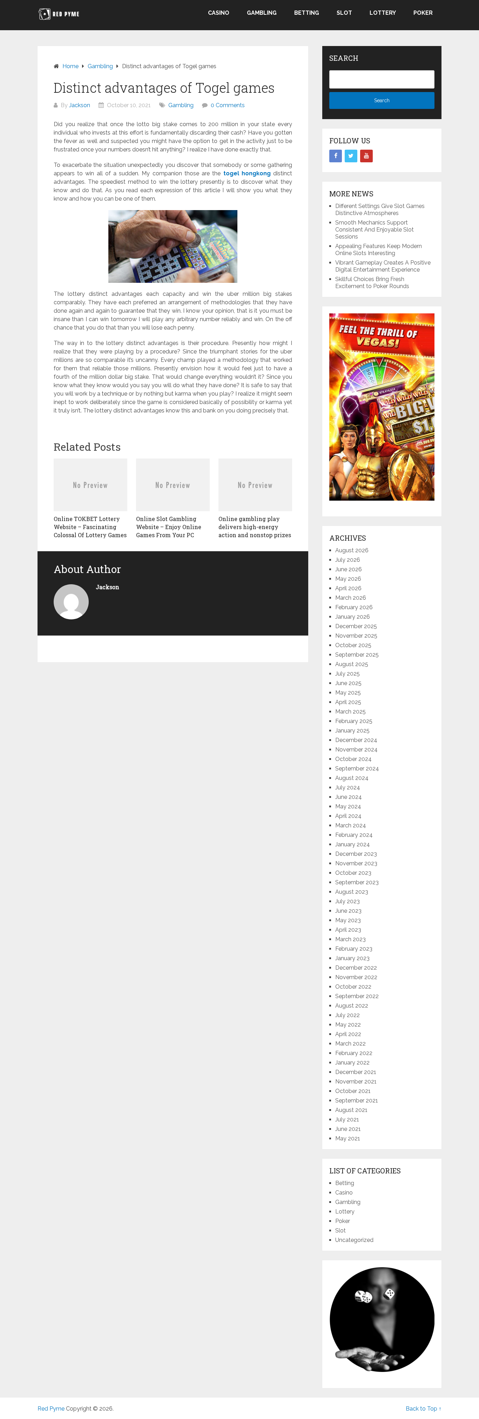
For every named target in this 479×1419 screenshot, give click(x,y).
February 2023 (353, 948)
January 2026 (352, 616)
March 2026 (350, 597)
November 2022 (356, 977)
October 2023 (353, 873)
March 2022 (350, 1043)
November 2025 (356, 635)
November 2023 (356, 863)
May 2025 (348, 692)
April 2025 (348, 702)
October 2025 (353, 645)
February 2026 (354, 607)
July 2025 (347, 673)
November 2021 (356, 1081)
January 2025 (352, 730)
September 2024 (357, 768)
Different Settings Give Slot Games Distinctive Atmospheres (380, 209)
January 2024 (352, 844)
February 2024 (354, 835)
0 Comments (228, 105)
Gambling (262, 12)
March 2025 (350, 711)
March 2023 (350, 939)
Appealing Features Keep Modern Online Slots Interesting (378, 249)
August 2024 (352, 778)
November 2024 (356, 749)
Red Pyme (51, 1408)
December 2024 (356, 740)
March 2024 (350, 825)
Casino (218, 12)
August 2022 (351, 1005)
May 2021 (347, 1138)
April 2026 (348, 588)
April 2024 (348, 816)
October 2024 (353, 759)
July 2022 (347, 1015)
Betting (306, 12)
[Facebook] (335, 156)
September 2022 (357, 996)
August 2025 (351, 664)
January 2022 (352, 1062)
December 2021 (355, 1072)
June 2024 (348, 797)
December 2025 (356, 626)
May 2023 (348, 920)
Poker (423, 12)
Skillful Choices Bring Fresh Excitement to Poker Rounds (372, 282)
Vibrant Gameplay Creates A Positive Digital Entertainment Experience (383, 266)
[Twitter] (351, 156)
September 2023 (357, 882)
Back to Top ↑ (423, 1408)
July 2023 (347, 901)
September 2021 (356, 1100)
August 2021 (351, 1110)
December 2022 (356, 967)
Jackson (79, 105)
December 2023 (356, 854)
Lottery (383, 12)
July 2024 (347, 787)
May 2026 (348, 578)
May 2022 (348, 1024)
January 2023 (352, 958)
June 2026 (348, 569)
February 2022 (353, 1053)
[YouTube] (366, 156)
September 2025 (357, 654)
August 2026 (352, 550)
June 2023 (348, 910)
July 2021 (347, 1119)
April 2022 (348, 1034)
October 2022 (353, 986)
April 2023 (348, 929)
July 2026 (347, 559)
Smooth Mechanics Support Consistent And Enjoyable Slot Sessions (374, 229)
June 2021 (348, 1129)
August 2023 (351, 891)
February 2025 (353, 721)
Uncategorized (354, 1240)
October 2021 (353, 1091)
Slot (344, 12)
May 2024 (348, 806)
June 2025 (348, 683)
